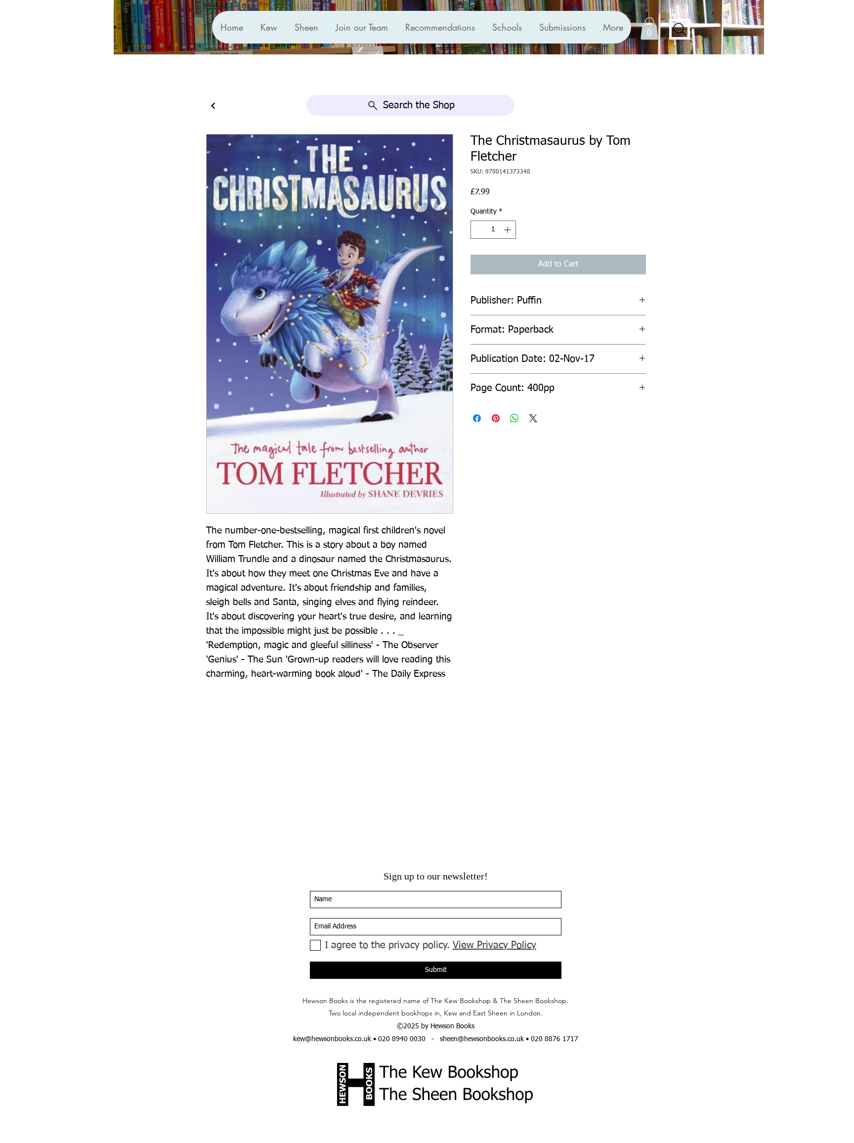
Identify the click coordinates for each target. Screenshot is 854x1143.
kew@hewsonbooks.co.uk (332, 1039)
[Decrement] (478, 229)
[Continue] (213, 106)
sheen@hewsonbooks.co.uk (482, 1039)
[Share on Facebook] (477, 418)
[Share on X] (533, 418)
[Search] (679, 29)
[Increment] (508, 229)
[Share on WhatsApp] (514, 418)
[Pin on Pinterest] (496, 418)
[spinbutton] (493, 229)
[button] (439, 27)
